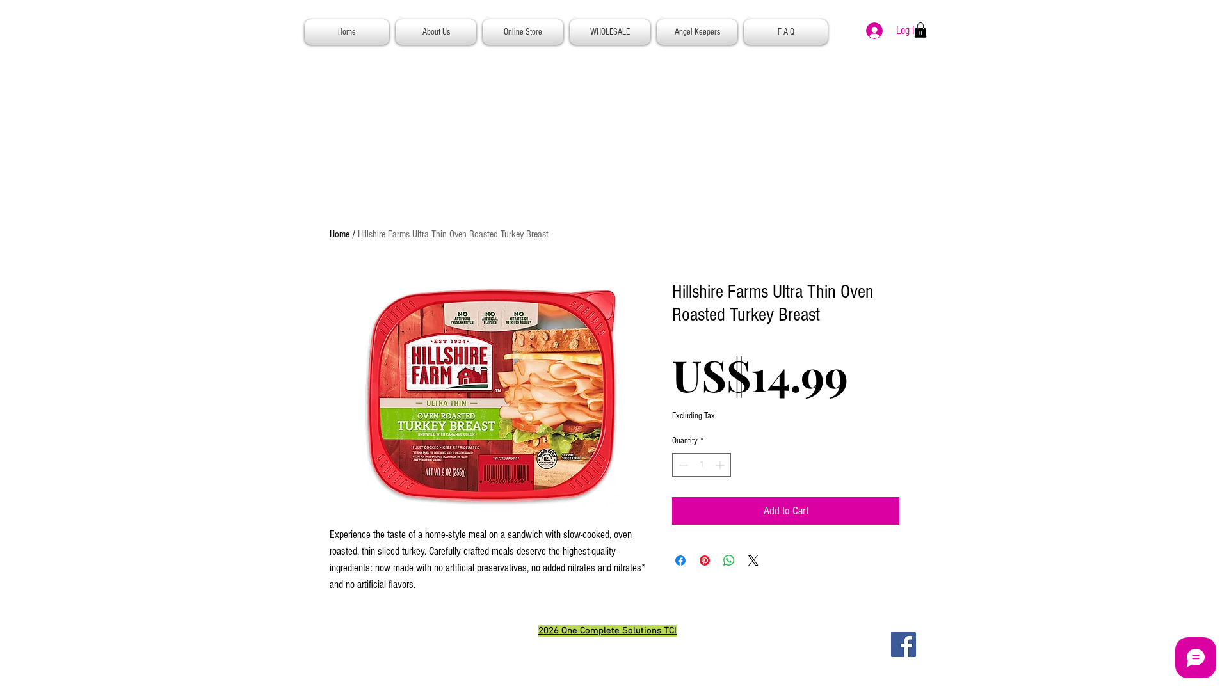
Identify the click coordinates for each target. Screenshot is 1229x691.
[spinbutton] (701, 465)
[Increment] (721, 465)
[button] (920, 30)
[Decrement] (682, 465)
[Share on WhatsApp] (729, 560)
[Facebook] (903, 644)
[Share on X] (753, 560)
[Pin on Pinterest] (704, 560)
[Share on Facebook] (680, 560)
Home (339, 234)
